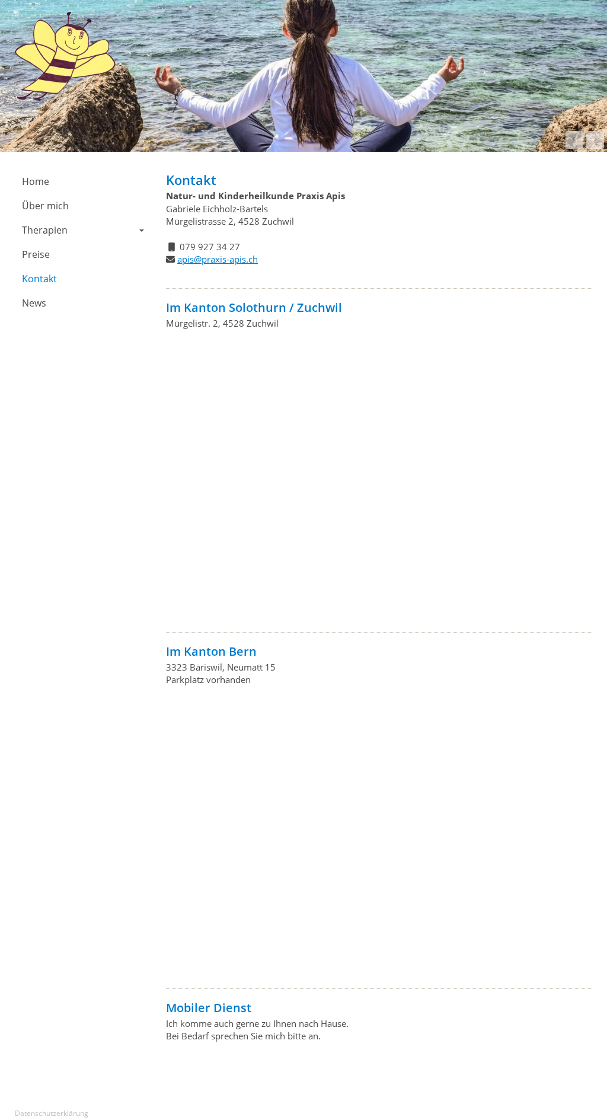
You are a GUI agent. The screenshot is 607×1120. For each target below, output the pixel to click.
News (34, 302)
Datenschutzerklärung (51, 1113)
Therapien (45, 230)
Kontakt (39, 278)
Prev (574, 140)
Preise (36, 254)
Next (595, 140)
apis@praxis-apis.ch (217, 259)
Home (35, 181)
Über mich (45, 205)
